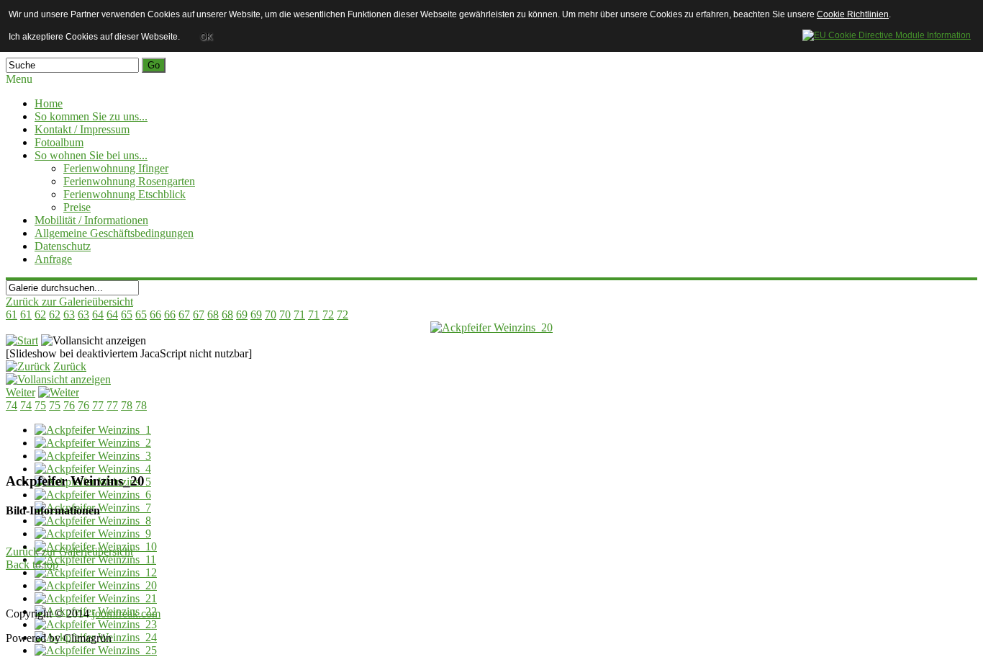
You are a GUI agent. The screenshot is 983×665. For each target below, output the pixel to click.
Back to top (32, 564)
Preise (77, 207)
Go (154, 65)
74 (11, 405)
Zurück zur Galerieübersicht (69, 301)
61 (11, 314)
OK (206, 37)
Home (49, 103)
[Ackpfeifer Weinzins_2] (93, 443)
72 (328, 314)
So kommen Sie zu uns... (91, 116)
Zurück (69, 366)
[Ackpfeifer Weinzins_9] (93, 533)
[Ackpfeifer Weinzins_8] (93, 520)
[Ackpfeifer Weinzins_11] (95, 559)
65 (126, 314)
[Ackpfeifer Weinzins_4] (93, 469)
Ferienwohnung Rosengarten (129, 181)
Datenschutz (63, 246)
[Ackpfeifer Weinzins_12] (96, 572)
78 (126, 405)
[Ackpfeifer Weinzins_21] (96, 598)
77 (98, 405)
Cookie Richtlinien (853, 14)
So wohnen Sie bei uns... (91, 155)
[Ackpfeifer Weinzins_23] (96, 624)
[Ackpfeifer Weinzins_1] (93, 430)
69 (242, 314)
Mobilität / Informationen (91, 220)
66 (155, 314)
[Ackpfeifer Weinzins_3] (93, 456)
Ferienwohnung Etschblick (124, 194)
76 (69, 405)
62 (40, 314)
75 (40, 405)
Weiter (20, 392)
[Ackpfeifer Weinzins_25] (96, 650)
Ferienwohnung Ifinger (115, 168)
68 (213, 314)
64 (98, 314)
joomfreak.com (126, 613)
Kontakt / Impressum (82, 129)
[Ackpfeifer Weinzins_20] (491, 327)
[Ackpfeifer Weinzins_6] (93, 494)
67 (184, 314)
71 (299, 314)
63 (69, 314)
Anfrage (53, 259)
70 (270, 314)
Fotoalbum (59, 142)
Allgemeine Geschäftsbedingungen (114, 233)
